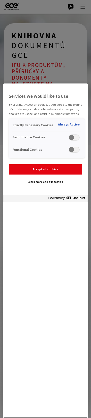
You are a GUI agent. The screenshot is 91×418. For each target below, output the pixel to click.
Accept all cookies (45, 169)
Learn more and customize (46, 182)
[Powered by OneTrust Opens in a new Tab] (66, 199)
